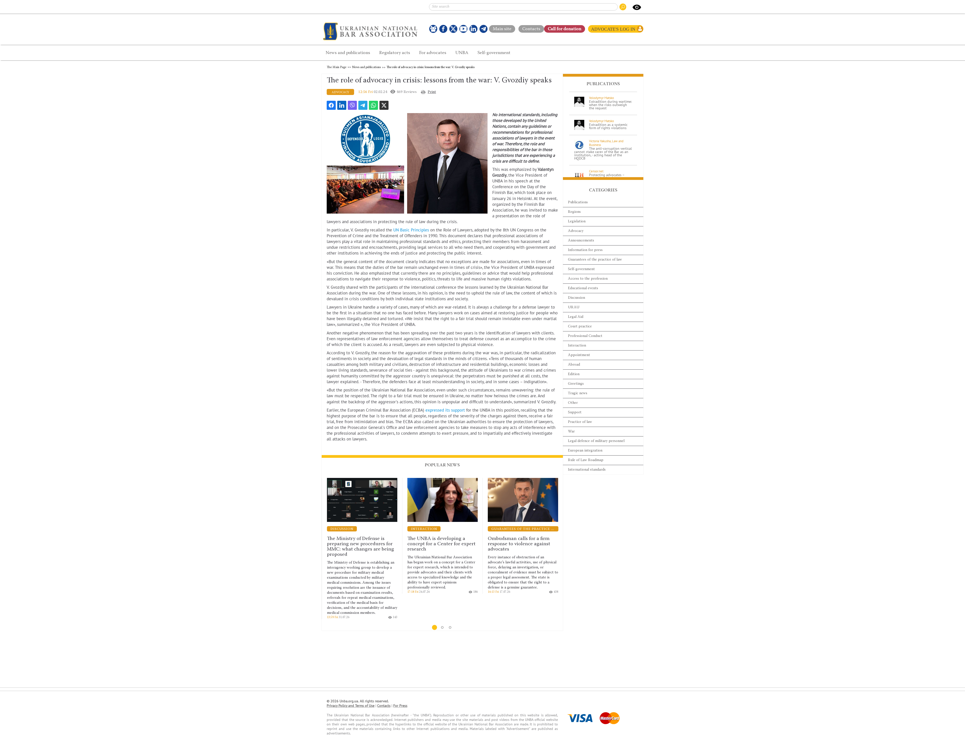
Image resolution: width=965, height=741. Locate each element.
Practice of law (580, 422)
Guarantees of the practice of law (595, 260)
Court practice (580, 326)
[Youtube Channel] (463, 29)
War (571, 431)
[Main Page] (371, 31)
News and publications (366, 67)
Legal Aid (575, 317)
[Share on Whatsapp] (373, 105)
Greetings (576, 384)
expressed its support (445, 410)
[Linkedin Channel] (473, 29)
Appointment (579, 355)
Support (575, 412)
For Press (400, 706)
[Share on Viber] (352, 105)
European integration (585, 451)
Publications (578, 202)
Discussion (576, 298)
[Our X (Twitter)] (453, 29)
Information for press (585, 250)
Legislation (577, 221)
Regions (574, 212)
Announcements (581, 240)
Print (432, 92)
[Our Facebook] (443, 29)
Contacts (531, 28)
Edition (574, 374)
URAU (574, 307)
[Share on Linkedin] (341, 105)
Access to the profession (588, 279)
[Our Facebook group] (433, 29)
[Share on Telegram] (362, 105)
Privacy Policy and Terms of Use (350, 706)
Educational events (583, 288)
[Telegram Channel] (483, 29)
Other (573, 403)
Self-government (581, 269)
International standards (587, 470)
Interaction (577, 346)
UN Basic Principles (411, 230)
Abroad (574, 365)
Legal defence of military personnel (596, 441)
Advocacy (576, 231)
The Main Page (336, 67)
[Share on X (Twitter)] (384, 105)
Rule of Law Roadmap (585, 460)
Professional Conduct (585, 336)
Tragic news (577, 393)
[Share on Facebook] (331, 105)
